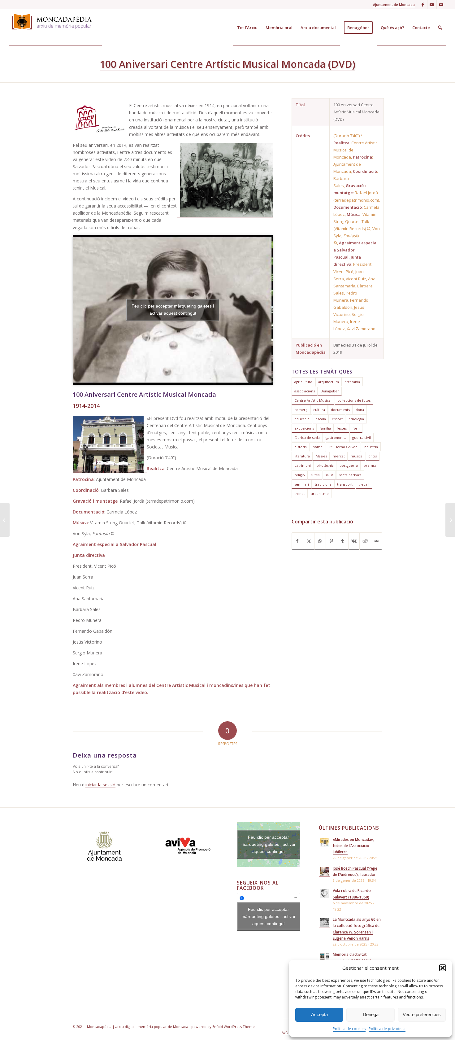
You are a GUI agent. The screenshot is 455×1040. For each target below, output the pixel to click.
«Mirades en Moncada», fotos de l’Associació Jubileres (353, 845)
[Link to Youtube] (431, 4)
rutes (315, 475)
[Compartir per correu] (376, 541)
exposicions (304, 428)
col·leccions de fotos (353, 400)
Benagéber (330, 391)
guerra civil (361, 437)
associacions (304, 391)
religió (299, 475)
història (300, 446)
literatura (302, 456)
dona (360, 409)
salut (329, 475)
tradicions (323, 484)
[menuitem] (247, 27)
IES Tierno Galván (343, 446)
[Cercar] (440, 27)
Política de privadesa (387, 1028)
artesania (352, 381)
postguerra (349, 465)
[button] (443, 968)
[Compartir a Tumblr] (342, 541)
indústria (370, 446)
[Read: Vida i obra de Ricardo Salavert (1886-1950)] (324, 893)
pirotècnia (325, 465)
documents (340, 409)
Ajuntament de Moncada (394, 4)
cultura (319, 409)
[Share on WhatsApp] (319, 541)
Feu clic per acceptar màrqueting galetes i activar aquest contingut (173, 310)
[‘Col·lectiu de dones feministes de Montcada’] (5, 520)
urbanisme (320, 493)
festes (342, 428)
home (318, 446)
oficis (372, 456)
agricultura (303, 381)
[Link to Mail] (441, 4)
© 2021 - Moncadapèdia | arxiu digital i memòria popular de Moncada (130, 1026)
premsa (370, 465)
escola (320, 419)
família (325, 428)
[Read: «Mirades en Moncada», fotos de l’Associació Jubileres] (324, 842)
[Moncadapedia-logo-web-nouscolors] (55, 27)
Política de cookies (349, 1028)
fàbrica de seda (307, 437)
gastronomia (336, 437)
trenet (299, 493)
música (356, 456)
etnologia (356, 419)
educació (302, 419)
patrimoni (302, 465)
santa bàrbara (350, 475)
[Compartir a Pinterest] (331, 541)
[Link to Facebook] (422, 4)
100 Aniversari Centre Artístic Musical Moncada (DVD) (227, 64)
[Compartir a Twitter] (308, 541)
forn (356, 428)
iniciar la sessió (100, 785)
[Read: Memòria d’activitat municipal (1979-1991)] (324, 957)
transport (345, 484)
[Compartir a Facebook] (297, 541)
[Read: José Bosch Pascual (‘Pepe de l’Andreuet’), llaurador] (324, 871)
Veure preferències (422, 1014)
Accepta (319, 1014)
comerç (300, 409)
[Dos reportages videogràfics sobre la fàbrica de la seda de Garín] (450, 520)
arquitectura (328, 381)
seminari (301, 484)
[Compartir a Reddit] (365, 541)
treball (363, 484)
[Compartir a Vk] (354, 541)
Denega (371, 1014)
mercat (339, 456)
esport (337, 419)
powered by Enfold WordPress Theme (223, 1026)
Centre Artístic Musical (313, 400)
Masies (321, 456)
